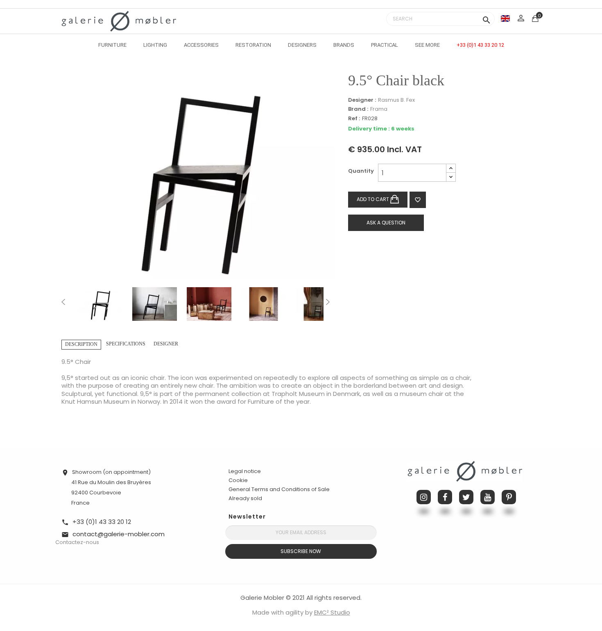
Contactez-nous (77, 542)
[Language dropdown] (505, 18)
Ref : (354, 118)
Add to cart (373, 199)
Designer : (362, 100)
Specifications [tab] (125, 344)
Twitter (466, 497)
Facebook (445, 497)
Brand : (358, 109)
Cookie (238, 480)
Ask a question (386, 222)
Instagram (423, 497)
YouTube (487, 497)
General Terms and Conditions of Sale (279, 489)
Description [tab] (81, 344)
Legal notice (245, 471)
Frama (378, 109)
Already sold (245, 498)
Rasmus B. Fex (396, 100)
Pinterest (509, 497)
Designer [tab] (166, 344)
